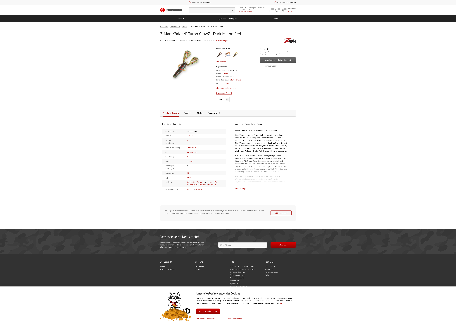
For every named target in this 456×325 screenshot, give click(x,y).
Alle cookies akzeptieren (208, 311)
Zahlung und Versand (237, 272)
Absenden (283, 245)
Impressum (234, 284)
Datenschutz (234, 281)
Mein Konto (269, 262)
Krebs (189, 177)
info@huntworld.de (245, 12)
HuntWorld (171, 10)
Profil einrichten (270, 266)
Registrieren (291, 2)
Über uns (199, 262)
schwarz (190, 161)
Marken (275, 18)
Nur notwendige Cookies (205, 319)
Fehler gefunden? (281, 213)
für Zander (191, 182)
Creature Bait (224, 83)
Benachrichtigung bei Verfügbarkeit (278, 60)
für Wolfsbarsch (200, 185)
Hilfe (232, 262)
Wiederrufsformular (237, 278)
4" (233, 77)
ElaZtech (190, 189)
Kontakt (197, 269)
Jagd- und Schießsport (227, 18)
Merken (267, 275)
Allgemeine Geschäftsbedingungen (242, 269)
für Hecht (210, 182)
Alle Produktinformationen (226, 88)
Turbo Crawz (236, 80)
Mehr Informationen (234, 319)
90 (188, 173)
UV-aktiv (198, 189)
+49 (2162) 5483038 (246, 10)
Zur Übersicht (166, 262)
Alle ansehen (221, 62)
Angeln (181, 18)
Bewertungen (222, 40)
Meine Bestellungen (272, 272)
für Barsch (201, 182)
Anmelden (281, 2)
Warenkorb (269, 269)
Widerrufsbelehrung (237, 275)
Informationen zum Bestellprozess (242, 266)
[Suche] (212, 10)
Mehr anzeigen (241, 189)
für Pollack (212, 185)
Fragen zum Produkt (224, 93)
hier (280, 303)
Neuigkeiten (199, 266)
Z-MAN (225, 73)
